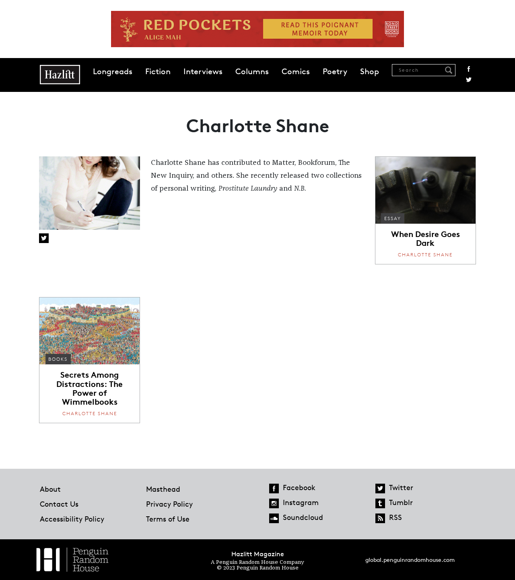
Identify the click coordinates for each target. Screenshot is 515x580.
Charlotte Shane (425, 255)
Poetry (335, 71)
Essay (392, 218)
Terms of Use (168, 518)
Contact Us (59, 503)
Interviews (202, 71)
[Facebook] (274, 488)
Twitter (469, 80)
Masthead (163, 488)
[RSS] (380, 518)
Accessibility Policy (72, 518)
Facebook (469, 69)
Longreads (112, 71)
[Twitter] (380, 488)
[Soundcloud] (274, 518)
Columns (252, 71)
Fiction (158, 71)
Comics (296, 71)
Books (58, 359)
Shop (369, 71)
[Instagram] (274, 503)
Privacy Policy (169, 503)
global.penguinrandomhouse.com (410, 559)
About (50, 488)
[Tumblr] (380, 503)
